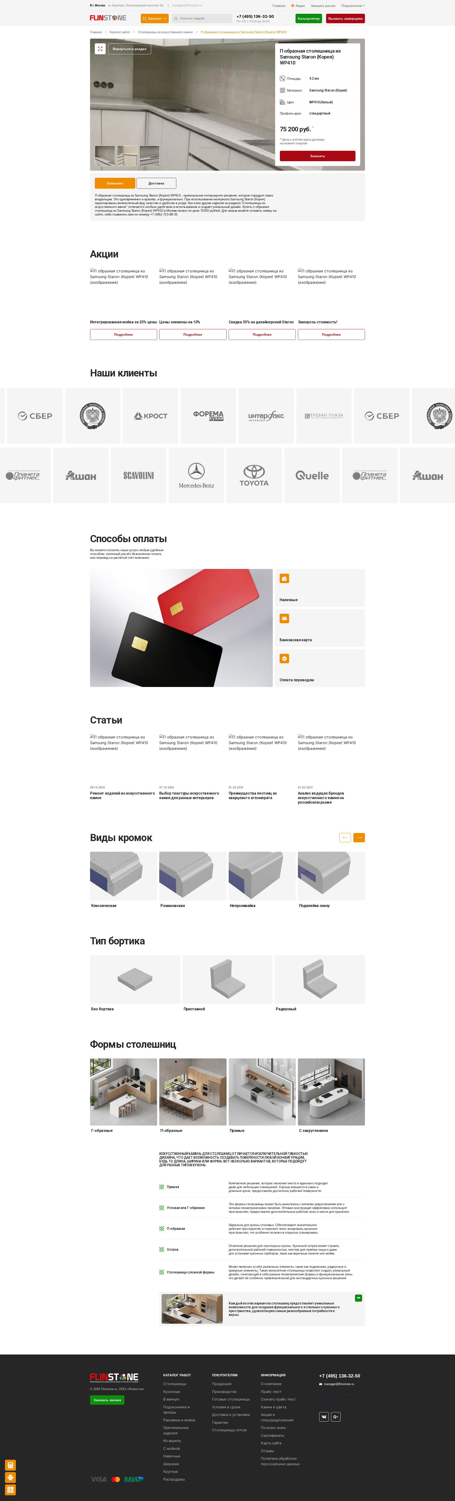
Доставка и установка (231, 1414)
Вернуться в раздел (129, 49)
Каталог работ (120, 32)
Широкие (171, 1464)
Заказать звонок (107, 1400)
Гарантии (220, 1422)
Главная (279, 6)
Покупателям (351, 6)
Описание (115, 183)
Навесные (172, 1456)
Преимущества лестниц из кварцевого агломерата (253, 795)
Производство (224, 1391)
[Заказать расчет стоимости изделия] (10, 1489)
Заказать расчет (323, 6)
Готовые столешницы (231, 1399)
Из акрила (172, 1440)
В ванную (171, 1399)
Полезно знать (273, 1427)
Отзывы (267, 1451)
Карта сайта (271, 1443)
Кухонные (171, 1391)
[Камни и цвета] (10, 1477)
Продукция (221, 1384)
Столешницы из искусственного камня (165, 32)
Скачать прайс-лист (278, 1399)
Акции (300, 6)
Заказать (317, 156)
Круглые (170, 1471)
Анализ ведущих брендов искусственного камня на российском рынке (321, 798)
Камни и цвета (273, 1407)
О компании (271, 1384)
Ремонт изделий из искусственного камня (122, 795)
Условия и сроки (226, 1407)
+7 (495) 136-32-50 (255, 16)
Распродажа (174, 1479)
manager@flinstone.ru (187, 5)
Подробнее (123, 334)
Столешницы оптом (229, 1430)
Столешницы (174, 1384)
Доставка (156, 183)
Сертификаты (272, 1435)
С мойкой (171, 1448)
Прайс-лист (271, 1391)
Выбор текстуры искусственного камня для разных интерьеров (189, 795)
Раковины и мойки (179, 1420)
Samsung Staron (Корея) (247, 199)
